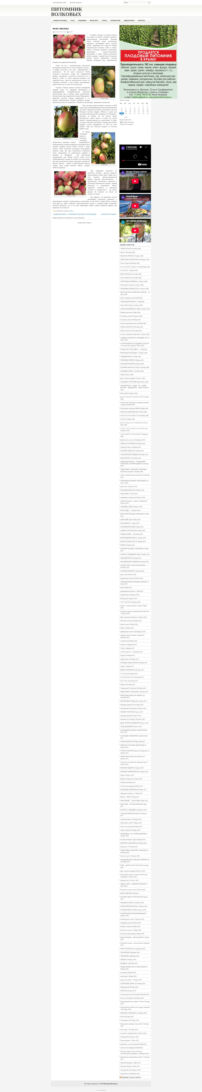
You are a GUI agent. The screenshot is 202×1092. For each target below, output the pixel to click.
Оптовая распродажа (127, 786)
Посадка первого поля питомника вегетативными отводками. (131, 1052)
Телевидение (124, 1020)
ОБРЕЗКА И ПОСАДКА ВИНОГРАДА (132, 745)
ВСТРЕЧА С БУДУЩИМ (128, 810)
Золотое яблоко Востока (128, 323)
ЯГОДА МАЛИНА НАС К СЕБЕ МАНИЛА (133, 967)
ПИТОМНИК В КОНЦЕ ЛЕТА (129, 289)
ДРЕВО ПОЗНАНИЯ (126, 670)
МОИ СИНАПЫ (125, 458)
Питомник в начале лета (128, 890)
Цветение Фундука (126, 1063)
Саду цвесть (124, 1074)
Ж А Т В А (123, 681)
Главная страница (60, 20)
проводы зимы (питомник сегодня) (131, 635)
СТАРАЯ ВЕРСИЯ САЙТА (59, 2)
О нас (73, 20)
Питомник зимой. (125, 819)
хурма (122, 666)
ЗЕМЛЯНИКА (124, 956)
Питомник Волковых (66, 11)
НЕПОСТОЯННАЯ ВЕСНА (128, 906)
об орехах (123, 641)
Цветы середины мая (127, 298)
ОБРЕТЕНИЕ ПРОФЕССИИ (129, 259)
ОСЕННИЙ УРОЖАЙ (127, 364)
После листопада (126, 826)
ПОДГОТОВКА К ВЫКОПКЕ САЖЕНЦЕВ (133, 850)
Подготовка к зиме (126, 823)
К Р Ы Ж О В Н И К (126, 677)
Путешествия (115, 20)
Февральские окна (126, 312)
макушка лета (124, 880)
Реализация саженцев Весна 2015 (131, 1057)
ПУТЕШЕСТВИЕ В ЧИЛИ (128, 910)
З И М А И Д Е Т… (126, 652)
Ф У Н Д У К (124, 270)
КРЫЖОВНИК (125, 952)
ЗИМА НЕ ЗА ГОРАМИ (127, 443)
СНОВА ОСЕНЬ (125, 249)
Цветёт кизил (124, 624)
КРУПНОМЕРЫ (125, 523)
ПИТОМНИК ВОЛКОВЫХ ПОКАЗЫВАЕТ (133, 481)
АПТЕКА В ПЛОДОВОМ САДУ (130, 554)
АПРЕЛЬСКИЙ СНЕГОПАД (129, 741)
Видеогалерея (129, 20)
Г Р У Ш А (123, 674)
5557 (121, 252)
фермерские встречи (127, 578)
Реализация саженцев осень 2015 (131, 1024)
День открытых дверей (127, 378)
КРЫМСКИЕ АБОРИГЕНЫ (129, 790)
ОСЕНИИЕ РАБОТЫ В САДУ (129, 367)
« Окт (126, 117)
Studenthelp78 (103, 1090)
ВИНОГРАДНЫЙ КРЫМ (128, 538)
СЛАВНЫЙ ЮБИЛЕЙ (127, 571)
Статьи (104, 20)
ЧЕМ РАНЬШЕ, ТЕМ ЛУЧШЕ (130, 801)
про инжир (123, 976)
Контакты (141, 20)
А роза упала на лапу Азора (129, 994)
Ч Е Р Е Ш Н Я (125, 602)
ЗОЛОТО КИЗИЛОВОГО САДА (130, 309)
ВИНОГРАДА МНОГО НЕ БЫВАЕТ (131, 695)
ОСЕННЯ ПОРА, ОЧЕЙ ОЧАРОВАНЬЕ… (133, 565)
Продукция (82, 20)
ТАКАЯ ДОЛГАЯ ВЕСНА (128, 301)
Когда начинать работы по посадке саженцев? (135, 1007)
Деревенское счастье (127, 440)
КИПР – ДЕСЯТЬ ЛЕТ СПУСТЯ (130, 865)
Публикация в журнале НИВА (129, 408)
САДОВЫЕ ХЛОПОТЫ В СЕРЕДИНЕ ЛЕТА (134, 338)
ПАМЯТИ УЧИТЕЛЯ (126, 712)
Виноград (123, 598)
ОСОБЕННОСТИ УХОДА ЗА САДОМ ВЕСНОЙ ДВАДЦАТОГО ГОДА (133, 386)
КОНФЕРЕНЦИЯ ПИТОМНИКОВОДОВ (132, 913)
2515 (121, 1017)
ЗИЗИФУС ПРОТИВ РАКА (128, 530)
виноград (123, 972)
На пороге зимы (125, 320)
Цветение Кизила (126, 1066)
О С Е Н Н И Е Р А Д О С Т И (129, 267)
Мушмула (123, 847)
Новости (71, 211)
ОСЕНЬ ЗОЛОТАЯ (126, 327)
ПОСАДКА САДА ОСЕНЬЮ (129, 663)
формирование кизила (127, 591)
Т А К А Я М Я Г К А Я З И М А (130, 434)
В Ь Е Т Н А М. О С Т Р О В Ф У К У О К (133, 423)
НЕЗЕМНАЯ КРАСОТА (127, 490)
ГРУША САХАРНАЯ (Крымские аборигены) (134, 751)
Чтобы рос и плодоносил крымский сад (133, 762)
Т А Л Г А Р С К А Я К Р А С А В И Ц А (133, 428)
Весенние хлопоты (126, 621)
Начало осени (124, 856)
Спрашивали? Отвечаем (128, 688)
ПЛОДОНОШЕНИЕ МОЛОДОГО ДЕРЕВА (133, 582)
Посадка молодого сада (128, 839)
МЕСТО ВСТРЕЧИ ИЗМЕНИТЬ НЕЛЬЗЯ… (134, 292)
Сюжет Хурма (124, 263)
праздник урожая (125, 716)
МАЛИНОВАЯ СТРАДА (127, 701)
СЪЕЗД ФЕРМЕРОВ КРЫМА (129, 813)
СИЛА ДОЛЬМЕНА (126, 726)
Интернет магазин (76, 2)
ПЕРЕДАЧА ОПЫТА (126, 903)
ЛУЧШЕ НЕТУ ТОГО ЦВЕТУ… (130, 349)
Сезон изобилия (125, 278)
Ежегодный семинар (126, 285)
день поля (123, 486)
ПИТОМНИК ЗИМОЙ (126, 360)
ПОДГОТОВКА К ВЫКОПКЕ (129, 692)
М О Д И (123, 419)
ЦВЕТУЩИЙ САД (126, 520)
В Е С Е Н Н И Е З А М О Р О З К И (131, 397)
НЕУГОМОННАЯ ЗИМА (127, 527)
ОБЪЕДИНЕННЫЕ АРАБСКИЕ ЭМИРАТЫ (133, 860)
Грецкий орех (124, 595)
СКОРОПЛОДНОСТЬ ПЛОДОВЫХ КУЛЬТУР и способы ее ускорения (134, 344)
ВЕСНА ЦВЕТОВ (125, 893)
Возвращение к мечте (127, 919)
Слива (122, 648)
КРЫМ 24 (123, 782)
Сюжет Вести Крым (126, 305)
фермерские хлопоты (127, 632)
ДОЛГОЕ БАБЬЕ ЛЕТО (127, 541)
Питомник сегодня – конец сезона (131, 943)
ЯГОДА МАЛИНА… (126, 534)
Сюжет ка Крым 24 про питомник (130, 475)
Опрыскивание (125, 1040)
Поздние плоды (125, 447)
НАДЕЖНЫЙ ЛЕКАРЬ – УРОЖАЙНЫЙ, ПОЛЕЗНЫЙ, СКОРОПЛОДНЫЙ (75, 214)
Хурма (122, 655)
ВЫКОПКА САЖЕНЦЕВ (128, 843)
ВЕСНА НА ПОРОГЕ (127, 256)
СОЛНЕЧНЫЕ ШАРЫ (127, 983)
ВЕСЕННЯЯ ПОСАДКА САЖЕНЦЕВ (132, 514)
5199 (121, 375)
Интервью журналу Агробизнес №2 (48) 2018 (134, 611)
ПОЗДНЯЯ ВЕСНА (126, 356)
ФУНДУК (123, 960)
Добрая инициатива (126, 779)
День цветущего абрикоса (128, 617)
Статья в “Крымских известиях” (130, 334)
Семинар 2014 (124, 1070)
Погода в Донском (125, 120)
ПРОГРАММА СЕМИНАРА (128, 281)
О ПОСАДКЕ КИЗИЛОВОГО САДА (131, 736)
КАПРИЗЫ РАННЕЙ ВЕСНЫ (129, 771)
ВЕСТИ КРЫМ (125, 274)
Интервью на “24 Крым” (127, 719)
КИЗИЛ (122, 545)
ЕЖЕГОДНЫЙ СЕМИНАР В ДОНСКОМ (132, 730)
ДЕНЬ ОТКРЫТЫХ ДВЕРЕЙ (129, 723)
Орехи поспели (125, 331)
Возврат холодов (125, 926)
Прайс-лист (94, 20)
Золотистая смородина (127, 1048)
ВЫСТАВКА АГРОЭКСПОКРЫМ (131, 804)
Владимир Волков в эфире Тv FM (131, 1002)
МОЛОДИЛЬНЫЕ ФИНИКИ (129, 562)
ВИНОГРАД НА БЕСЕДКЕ (128, 353)
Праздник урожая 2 (126, 705)
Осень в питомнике (126, 998)
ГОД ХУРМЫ (124, 494)
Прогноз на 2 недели (126, 124)
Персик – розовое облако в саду (130, 606)
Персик (122, 684)
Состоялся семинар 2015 (128, 1033)
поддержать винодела (127, 497)
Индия (122, 775)
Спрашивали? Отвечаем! (128, 708)
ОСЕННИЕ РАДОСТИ (127, 451)
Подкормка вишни (126, 923)
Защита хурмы (125, 830)
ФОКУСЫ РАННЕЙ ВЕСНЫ (129, 412)
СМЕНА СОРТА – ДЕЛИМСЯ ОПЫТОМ (133, 884)
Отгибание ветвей (126, 316)
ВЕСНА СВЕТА (125, 797)
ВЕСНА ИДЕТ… (125, 510)
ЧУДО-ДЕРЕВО (125, 558)
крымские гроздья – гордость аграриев (132, 501)
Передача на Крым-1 (127, 793)
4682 (121, 587)
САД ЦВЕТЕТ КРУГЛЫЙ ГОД (129, 382)
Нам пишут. (124, 1030)
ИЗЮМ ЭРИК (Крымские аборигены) (132, 756)
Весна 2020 (124, 393)
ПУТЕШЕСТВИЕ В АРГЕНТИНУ (130, 897)
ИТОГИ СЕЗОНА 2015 (127, 949)
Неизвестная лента (131, 1077)
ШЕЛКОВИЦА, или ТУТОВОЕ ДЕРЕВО (133, 834)
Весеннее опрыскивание (128, 934)
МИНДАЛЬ (123, 963)
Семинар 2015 (124, 1037)
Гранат (122, 628)
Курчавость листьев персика (129, 1044)
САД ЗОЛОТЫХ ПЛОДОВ (108, 214)
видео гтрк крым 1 (126, 980)
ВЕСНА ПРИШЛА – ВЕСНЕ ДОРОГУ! (132, 937)
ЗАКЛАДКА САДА (126, 371)
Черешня (123, 644)
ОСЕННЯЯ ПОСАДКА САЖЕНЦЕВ (131, 549)
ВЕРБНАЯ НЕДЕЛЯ (126, 768)
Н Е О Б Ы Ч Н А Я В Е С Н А (130, 416)
